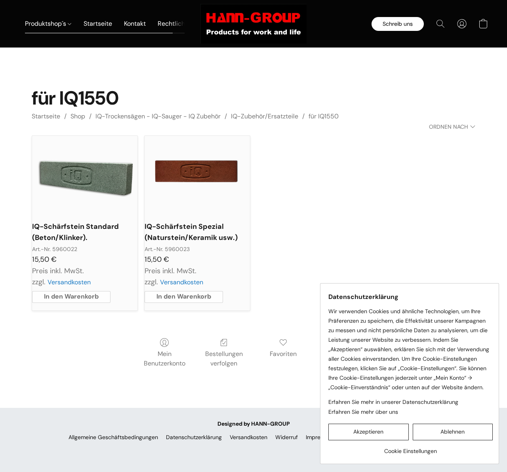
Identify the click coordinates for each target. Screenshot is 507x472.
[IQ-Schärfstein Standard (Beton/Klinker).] (84, 175)
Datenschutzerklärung (194, 437)
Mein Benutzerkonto (164, 358)
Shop (78, 116)
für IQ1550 (324, 116)
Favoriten (283, 354)
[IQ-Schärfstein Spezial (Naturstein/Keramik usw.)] (197, 175)
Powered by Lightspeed (253, 450)
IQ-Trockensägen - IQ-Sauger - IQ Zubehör (158, 116)
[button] (253, 24)
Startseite (98, 23)
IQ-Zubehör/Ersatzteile (264, 116)
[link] (410, 448)
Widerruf (286, 437)
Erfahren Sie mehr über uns (363, 411)
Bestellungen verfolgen (224, 358)
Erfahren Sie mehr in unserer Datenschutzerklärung (393, 401)
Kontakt (135, 23)
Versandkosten (69, 282)
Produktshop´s (46, 23)
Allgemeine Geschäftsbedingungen (113, 437)
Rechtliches (175, 23)
